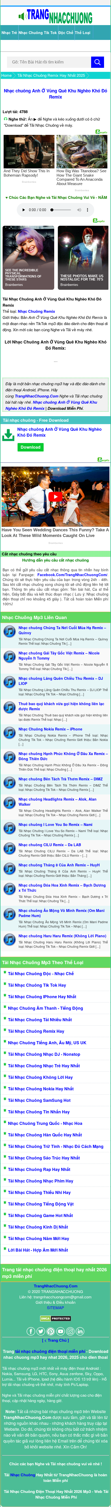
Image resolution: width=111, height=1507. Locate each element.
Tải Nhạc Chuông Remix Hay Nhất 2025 (51, 75)
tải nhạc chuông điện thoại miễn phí (50, 1351)
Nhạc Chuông (22, 1475)
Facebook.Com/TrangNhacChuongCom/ (72, 574)
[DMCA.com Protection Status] (55, 1320)
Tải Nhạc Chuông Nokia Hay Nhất (41, 1089)
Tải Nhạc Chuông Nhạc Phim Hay (40, 1181)
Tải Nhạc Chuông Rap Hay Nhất (39, 1169)
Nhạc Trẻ (9, 32)
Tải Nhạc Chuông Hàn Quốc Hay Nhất (45, 1135)
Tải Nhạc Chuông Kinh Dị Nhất (38, 1227)
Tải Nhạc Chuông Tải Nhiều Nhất (40, 1019)
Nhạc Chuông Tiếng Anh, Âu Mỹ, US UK (47, 1043)
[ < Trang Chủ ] (55, 1340)
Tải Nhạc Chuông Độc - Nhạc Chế (41, 973)
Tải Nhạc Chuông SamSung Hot (39, 1100)
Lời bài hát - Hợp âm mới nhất (38, 1250)
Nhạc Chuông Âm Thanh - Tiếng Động (45, 1008)
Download (31, 447)
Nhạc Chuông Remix (36, 311)
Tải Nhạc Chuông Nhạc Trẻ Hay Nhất (44, 1066)
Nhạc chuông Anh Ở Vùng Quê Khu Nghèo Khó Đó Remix (55, 94)
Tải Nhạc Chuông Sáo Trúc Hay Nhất (44, 1158)
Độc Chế (65, 32)
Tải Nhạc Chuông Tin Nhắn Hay (39, 1112)
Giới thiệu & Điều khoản (55, 1302)
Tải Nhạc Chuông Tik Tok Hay (37, 985)
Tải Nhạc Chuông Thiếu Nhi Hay (39, 1192)
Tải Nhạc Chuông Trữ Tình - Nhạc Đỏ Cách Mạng (56, 1146)
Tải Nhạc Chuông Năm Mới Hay (38, 1238)
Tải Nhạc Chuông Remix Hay (36, 1031)
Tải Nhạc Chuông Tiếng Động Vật (41, 1204)
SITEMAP (55, 1307)
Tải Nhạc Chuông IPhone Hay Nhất (42, 996)
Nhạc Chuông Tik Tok (38, 32)
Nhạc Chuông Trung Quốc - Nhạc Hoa (45, 1123)
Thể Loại (82, 32)
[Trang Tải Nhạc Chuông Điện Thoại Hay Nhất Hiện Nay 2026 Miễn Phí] (55, 22)
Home (6, 75)
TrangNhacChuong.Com (36, 396)
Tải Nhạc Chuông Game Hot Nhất (40, 1215)
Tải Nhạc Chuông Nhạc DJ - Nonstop (44, 1054)
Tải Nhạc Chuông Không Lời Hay (40, 1077)
